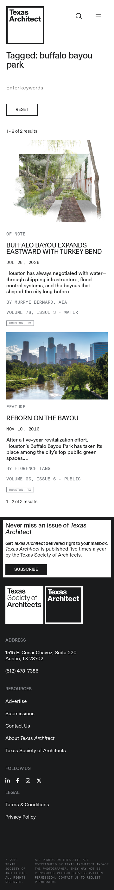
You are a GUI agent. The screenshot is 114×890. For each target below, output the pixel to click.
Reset (22, 109)
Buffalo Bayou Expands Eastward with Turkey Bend (54, 248)
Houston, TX (20, 323)
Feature (16, 407)
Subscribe (26, 569)
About (29, 738)
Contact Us (17, 726)
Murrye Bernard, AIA (41, 302)
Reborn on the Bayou (42, 418)
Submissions (20, 713)
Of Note (16, 234)
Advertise (16, 701)
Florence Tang (32, 468)
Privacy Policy (20, 817)
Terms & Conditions (27, 805)
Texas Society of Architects (35, 750)
